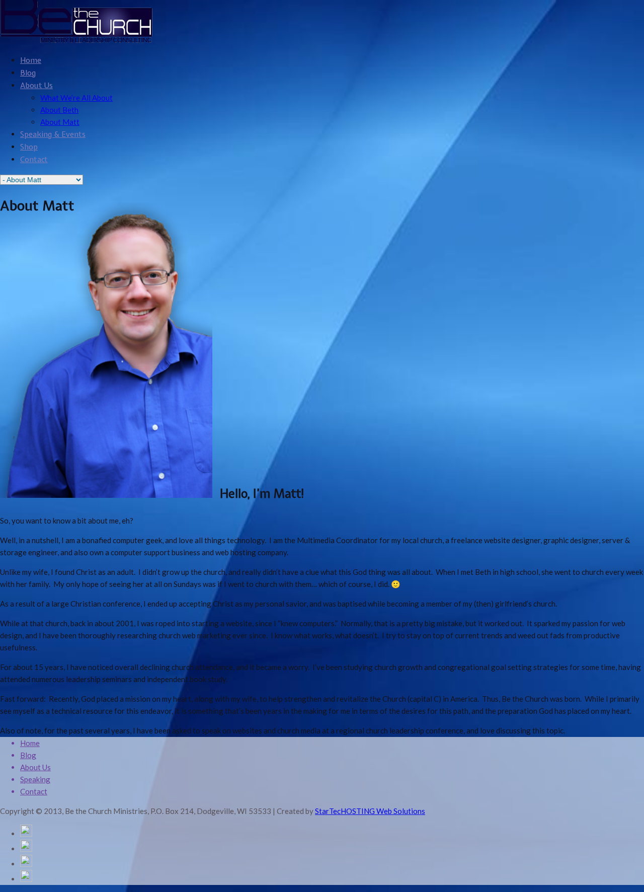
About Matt (59, 121)
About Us (36, 86)
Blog (28, 73)
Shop (29, 147)
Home (30, 60)
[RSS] (26, 833)
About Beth (59, 109)
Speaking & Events (53, 134)
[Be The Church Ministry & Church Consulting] (76, 40)
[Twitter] (26, 863)
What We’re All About (76, 97)
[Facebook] (26, 878)
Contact (34, 160)
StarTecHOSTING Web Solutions (370, 810)
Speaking (35, 779)
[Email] (26, 848)
